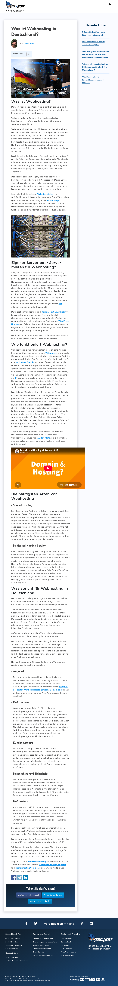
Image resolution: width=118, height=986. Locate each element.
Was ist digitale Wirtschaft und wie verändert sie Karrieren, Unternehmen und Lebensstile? (95, 54)
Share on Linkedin (25, 877)
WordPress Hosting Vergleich (52, 864)
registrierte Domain (25, 362)
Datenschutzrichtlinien (16, 980)
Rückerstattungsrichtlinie (42, 980)
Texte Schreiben (11, 957)
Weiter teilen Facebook (28, 895)
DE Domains (65, 945)
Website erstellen (45, 194)
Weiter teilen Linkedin (40, 901)
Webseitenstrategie (41, 945)
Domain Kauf (66, 942)
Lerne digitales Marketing (43, 955)
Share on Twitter (19, 877)
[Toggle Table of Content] (27, 54)
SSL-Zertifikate (43, 438)
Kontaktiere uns (11, 948)
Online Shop (53, 200)
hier (60, 304)
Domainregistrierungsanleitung (45, 942)
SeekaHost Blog (11, 942)
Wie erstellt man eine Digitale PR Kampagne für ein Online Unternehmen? (95, 67)
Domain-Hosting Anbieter (53, 312)
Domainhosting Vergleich (27, 868)
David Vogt (29, 43)
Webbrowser (51, 353)
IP (16, 378)
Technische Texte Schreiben (16, 961)
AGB (6, 980)
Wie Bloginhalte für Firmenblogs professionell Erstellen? (93, 80)
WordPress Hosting (37, 861)
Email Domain (38, 952)
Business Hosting (67, 955)
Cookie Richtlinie (28, 980)
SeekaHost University (13, 945)
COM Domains (66, 948)
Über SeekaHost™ (12, 938)
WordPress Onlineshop (42, 948)
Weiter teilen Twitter (53, 895)
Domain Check (66, 938)
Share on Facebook (13, 877)
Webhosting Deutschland (43, 938)
